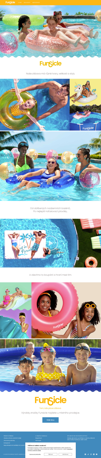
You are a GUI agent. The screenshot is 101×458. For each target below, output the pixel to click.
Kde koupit (38, 440)
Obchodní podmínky (9, 440)
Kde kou (50, 420)
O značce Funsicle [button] (41, 436)
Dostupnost (7, 443)
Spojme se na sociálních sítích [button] (77, 436)
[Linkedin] (93, 454)
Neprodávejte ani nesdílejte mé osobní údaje (16, 445)
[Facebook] (85, 454)
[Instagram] (91, 454)
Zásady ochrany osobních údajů (12, 438)
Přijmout (50, 454)
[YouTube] (96, 454)
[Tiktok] (88, 454)
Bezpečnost (38, 438)
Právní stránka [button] (8, 436)
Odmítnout (65, 454)
